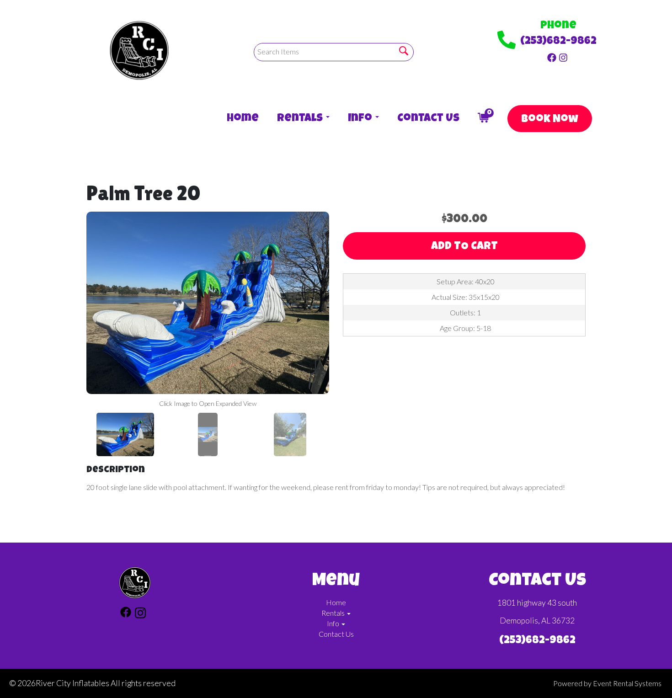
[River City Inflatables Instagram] (563, 56)
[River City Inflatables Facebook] (551, 56)
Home (243, 118)
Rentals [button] (301, 118)
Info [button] (361, 118)
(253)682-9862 (558, 41)
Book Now (549, 119)
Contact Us (428, 118)
